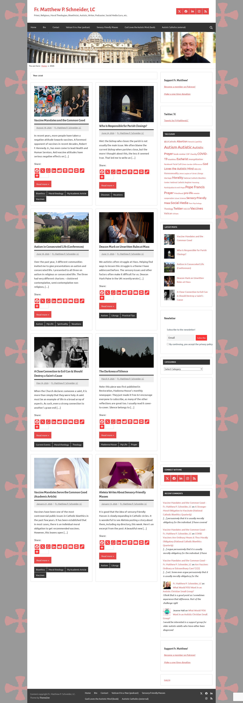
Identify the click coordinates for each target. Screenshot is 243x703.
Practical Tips (128, 315)
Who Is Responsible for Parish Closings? (123, 125)
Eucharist (182, 159)
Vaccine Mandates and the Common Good (59, 120)
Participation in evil (172, 187)
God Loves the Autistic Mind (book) (140, 27)
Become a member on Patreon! (179, 86)
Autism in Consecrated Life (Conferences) (59, 246)
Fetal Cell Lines (179, 164)
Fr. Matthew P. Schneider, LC (64, 9)
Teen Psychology (195, 203)
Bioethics (40, 193)
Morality (177, 177)
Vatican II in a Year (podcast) (78, 27)
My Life (50, 323)
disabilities (172, 159)
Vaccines (40, 199)
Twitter (178, 208)
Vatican (168, 213)
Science (183, 198)
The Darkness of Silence (113, 371)
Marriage (168, 178)
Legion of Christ (190, 173)
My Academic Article (76, 193)
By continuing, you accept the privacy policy (191, 344)
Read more (41, 184)
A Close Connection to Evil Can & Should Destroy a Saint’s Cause (192, 295)
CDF (188, 154)
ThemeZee (45, 697)
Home (33, 27)
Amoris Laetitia (195, 141)
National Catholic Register (181, 182)
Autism (39, 323)
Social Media (179, 203)
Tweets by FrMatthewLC (176, 120)
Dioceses (105, 194)
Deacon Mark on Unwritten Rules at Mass (124, 246)
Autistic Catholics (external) (174, 27)
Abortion (182, 141)
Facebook (168, 164)
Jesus (181, 173)
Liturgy (115, 315)
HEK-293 (197, 169)
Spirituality (62, 323)
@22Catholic (170, 141)
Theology (77, 444)
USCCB (187, 208)
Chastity (193, 154)
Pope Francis (195, 187)
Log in (167, 679)
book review (179, 154)
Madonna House (109, 444)
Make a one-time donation (177, 93)
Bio (44, 27)
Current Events (43, 444)
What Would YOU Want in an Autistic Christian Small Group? (185, 614)
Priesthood (178, 193)
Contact (56, 27)
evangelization (196, 159)
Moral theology (56, 193)
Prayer (134, 444)
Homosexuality (171, 173)
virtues (175, 213)
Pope (182, 187)
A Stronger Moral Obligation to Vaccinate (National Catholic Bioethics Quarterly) (184, 510)
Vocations (118, 194)
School (177, 198)
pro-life (188, 193)
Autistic (185, 147)
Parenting (195, 182)
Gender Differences (194, 164)
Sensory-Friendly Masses (107, 27)
